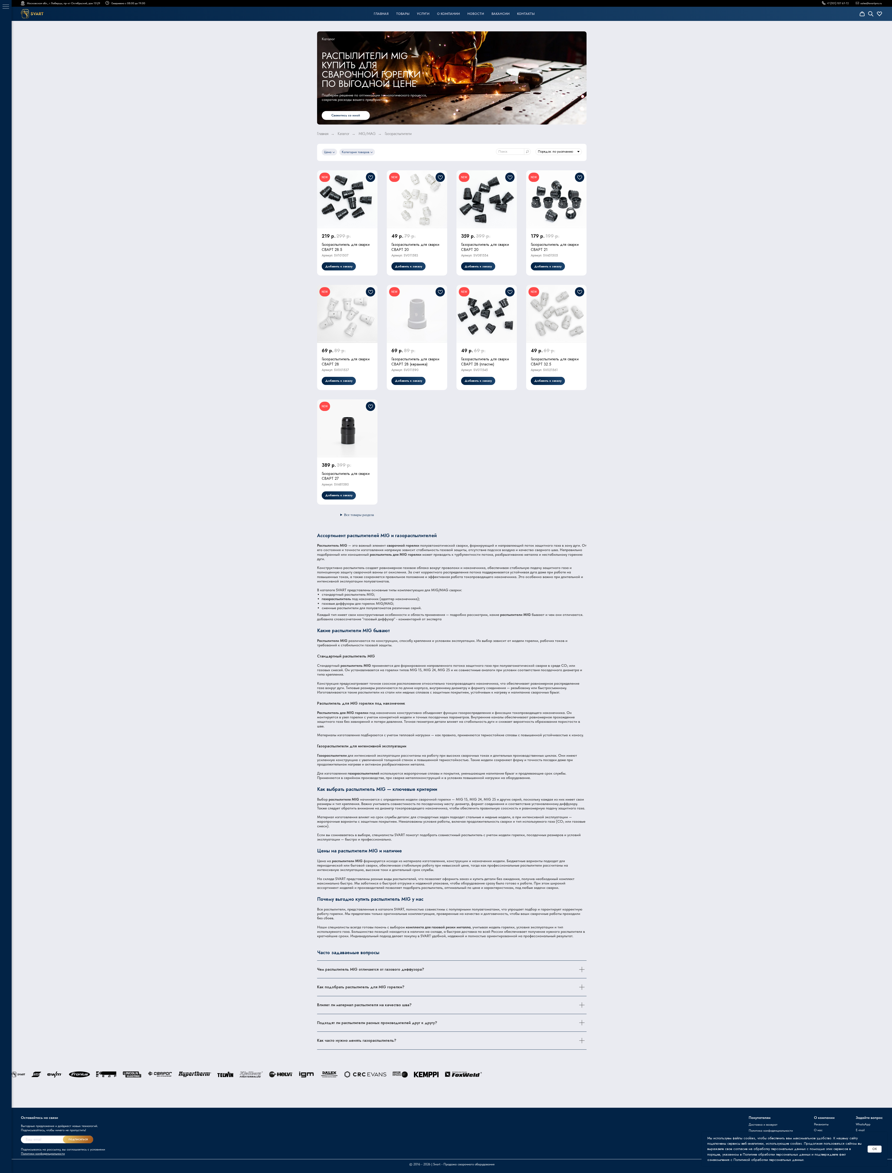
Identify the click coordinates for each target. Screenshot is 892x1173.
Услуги (423, 13)
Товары (403, 13)
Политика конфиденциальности (771, 1130)
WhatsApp (863, 1124)
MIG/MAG (367, 133)
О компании (448, 13)
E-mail (860, 1130)
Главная (381, 13)
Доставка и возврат (763, 1124)
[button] (346, 115)
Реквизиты (821, 1124)
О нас (818, 1130)
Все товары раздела (359, 515)
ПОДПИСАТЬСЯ (78, 1139)
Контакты (526, 13)
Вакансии (501, 13)
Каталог (343, 133)
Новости (475, 13)
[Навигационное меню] (6, 7)
